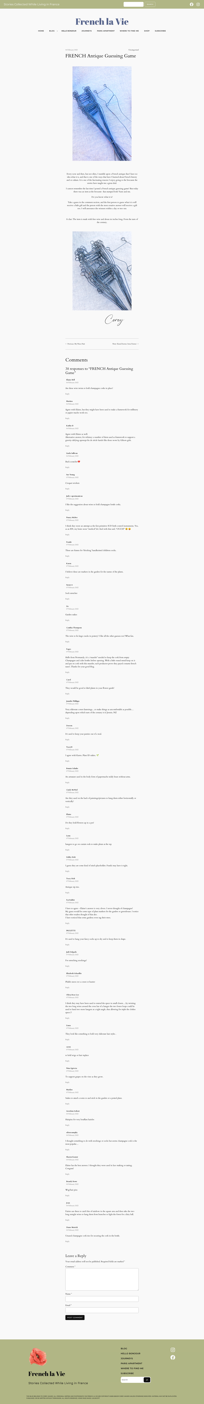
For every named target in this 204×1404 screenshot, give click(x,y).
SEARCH (150, 4)
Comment (70, 1266)
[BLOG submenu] (57, 30)
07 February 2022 (72, 477)
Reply (67, 394)
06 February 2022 (72, 382)
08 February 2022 (72, 1114)
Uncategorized (134, 50)
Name (68, 1294)
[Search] (147, 1379)
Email (68, 1305)
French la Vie (102, 21)
